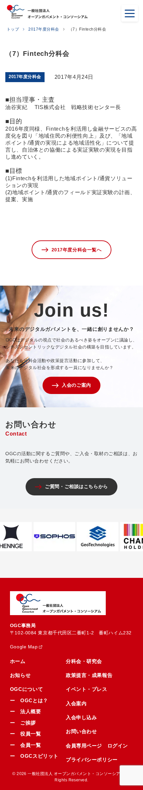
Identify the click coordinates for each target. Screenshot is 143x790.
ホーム (18, 661)
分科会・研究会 (84, 661)
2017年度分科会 (43, 29)
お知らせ (20, 675)
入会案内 (76, 703)
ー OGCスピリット (34, 756)
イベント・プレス (86, 689)
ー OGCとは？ (29, 700)
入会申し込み (81, 717)
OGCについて (26, 689)
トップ (13, 29)
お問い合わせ (81, 731)
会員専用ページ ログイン (97, 745)
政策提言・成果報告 (89, 675)
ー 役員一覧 (25, 733)
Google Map (24, 646)
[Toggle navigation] (129, 13)
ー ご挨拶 (23, 722)
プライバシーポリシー (92, 759)
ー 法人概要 (25, 711)
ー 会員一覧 (25, 745)
